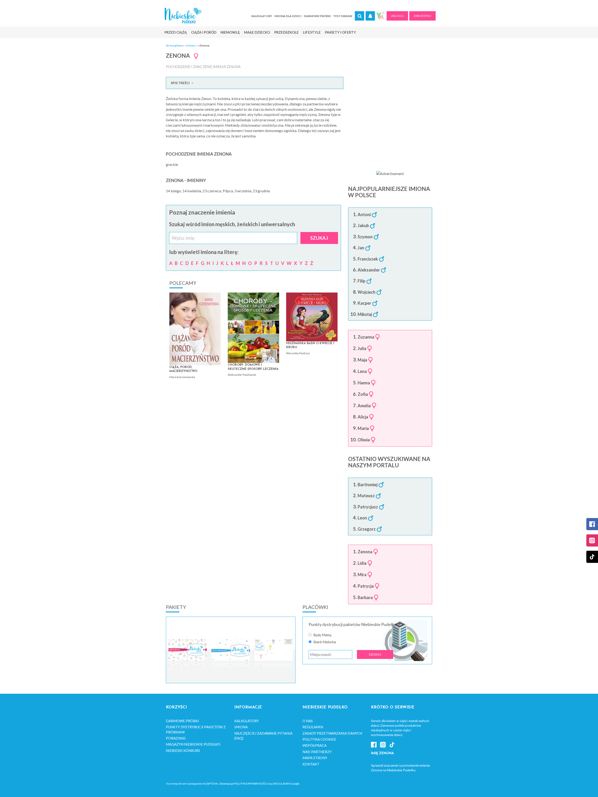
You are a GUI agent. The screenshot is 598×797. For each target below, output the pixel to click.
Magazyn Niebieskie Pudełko (193, 744)
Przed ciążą (175, 32)
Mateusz (366, 495)
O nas (308, 721)
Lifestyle (312, 32)
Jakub (363, 225)
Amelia (364, 406)
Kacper (364, 303)
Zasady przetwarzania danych (332, 733)
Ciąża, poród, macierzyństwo (183, 369)
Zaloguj (397, 16)
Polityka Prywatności (250, 783)
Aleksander (369, 270)
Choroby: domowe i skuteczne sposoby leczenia (253, 367)
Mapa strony (315, 758)
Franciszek (368, 259)
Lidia (362, 563)
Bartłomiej (367, 484)
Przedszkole (286, 32)
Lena (362, 371)
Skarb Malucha (324, 642)
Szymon (365, 237)
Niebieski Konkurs (183, 750)
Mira (362, 574)
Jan (361, 248)
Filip (361, 281)
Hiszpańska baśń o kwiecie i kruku (310, 345)
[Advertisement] (390, 128)
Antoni (364, 214)
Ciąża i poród (203, 32)
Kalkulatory (261, 16)
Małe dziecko (257, 32)
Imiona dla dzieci (288, 16)
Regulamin (313, 727)
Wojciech (366, 292)
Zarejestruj (422, 16)
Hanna (364, 383)
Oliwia (364, 440)
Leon (362, 518)
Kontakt (311, 764)
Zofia (363, 394)
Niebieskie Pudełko (183, 15)
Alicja (363, 417)
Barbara (365, 597)
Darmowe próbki (317, 16)
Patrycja (366, 586)
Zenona (365, 552)
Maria (363, 428)
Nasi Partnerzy (317, 752)
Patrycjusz (368, 507)
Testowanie (342, 16)
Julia (362, 348)
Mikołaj (365, 314)
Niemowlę (230, 32)
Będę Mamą (322, 635)
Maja (362, 360)
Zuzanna (366, 337)
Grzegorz (367, 529)
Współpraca (315, 745)
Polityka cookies (319, 739)
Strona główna (175, 45)
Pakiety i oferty (340, 32)
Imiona (191, 45)
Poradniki (176, 738)
